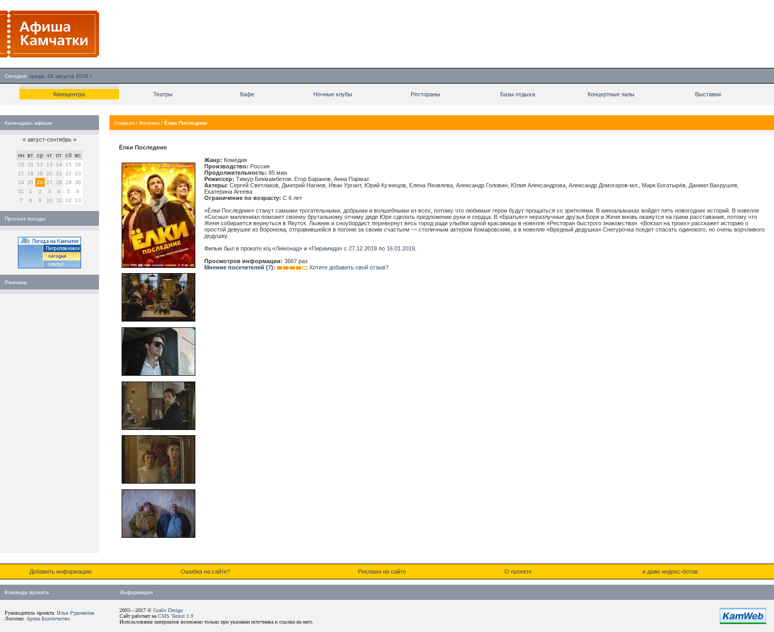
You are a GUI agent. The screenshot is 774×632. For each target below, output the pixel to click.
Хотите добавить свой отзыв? (349, 267)
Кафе (247, 94)
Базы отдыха (517, 94)
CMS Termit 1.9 (175, 616)
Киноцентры (69, 94)
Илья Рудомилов (75, 613)
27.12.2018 (363, 248)
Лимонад (287, 248)
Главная (124, 123)
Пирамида (325, 248)
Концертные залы (611, 94)
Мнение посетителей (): (239, 267)
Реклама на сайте (382, 571)
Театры (163, 94)
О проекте (518, 571)
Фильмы (149, 123)
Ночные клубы (332, 94)
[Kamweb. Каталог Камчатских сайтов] (743, 622)
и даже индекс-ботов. (670, 571)
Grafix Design (168, 610)
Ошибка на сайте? (205, 571)
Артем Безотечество (48, 618)
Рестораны (425, 94)
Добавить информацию (60, 571)
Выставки (708, 94)
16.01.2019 (400, 248)
